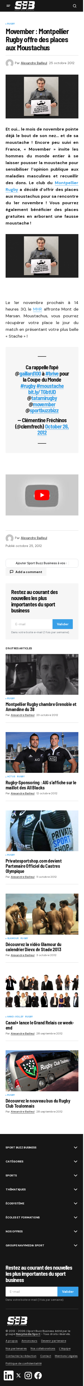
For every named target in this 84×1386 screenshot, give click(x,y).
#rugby (27, 385)
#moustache (50, 385)
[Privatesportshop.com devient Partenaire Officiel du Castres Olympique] (42, 830)
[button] (8, 6)
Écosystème (15, 1203)
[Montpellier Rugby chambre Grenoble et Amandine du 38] (42, 674)
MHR (37, 309)
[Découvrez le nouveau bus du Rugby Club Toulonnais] (42, 1070)
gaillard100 (30, 373)
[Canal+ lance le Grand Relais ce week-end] (42, 992)
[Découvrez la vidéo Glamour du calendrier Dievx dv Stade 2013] (42, 914)
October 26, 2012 (53, 429)
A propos (12, 1341)
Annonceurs (29, 1341)
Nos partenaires (16, 1348)
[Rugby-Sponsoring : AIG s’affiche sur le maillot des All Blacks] (42, 752)
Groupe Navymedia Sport (25, 1245)
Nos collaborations (43, 1348)
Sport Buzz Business (21, 1147)
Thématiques (15, 1189)
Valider (63, 624)
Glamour (13, 938)
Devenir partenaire (53, 1341)
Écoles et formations (23, 1217)
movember (44, 404)
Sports (11, 1175)
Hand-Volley (15, 1017)
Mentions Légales (66, 1356)
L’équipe (64, 1348)
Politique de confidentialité (24, 1363)
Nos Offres (14, 1231)
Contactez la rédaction (21, 1356)
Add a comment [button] (28, 572)
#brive (52, 373)
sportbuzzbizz (44, 410)
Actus (11, 777)
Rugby (11, 24)
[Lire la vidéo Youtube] (42, 494)
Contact (45, 1356)
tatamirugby (44, 397)
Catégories (14, 1161)
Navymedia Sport (28, 1334)
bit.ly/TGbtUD (42, 391)
